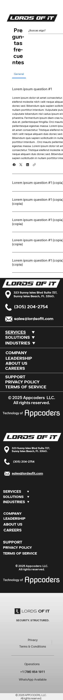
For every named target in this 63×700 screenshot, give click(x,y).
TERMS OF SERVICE (25, 387)
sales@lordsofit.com (33, 319)
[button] (14, 165)
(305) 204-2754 (31, 307)
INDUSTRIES (17, 343)
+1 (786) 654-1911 (32, 672)
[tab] (19, 74)
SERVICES (15, 332)
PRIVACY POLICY (22, 382)
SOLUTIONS (17, 337)
